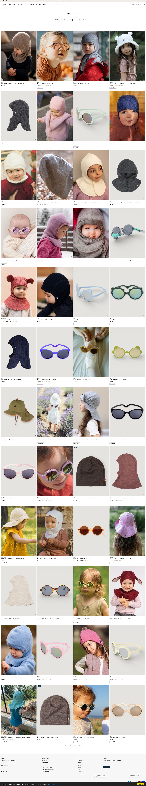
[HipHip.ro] (4, 4)
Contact (79, 762)
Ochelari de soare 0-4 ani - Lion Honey (81, 618)
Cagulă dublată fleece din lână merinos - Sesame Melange (85, 260)
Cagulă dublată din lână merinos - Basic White (46, 558)
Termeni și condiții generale (47, 767)
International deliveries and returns (49, 765)
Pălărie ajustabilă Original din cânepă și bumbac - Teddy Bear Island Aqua (16, 737)
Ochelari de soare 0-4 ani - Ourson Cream (118, 737)
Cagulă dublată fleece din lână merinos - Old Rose (47, 260)
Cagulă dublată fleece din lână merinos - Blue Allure (11, 677)
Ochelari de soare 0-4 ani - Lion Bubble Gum (46, 677)
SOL (79, 769)
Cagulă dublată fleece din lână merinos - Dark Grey (11, 143)
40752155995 (9, 762)
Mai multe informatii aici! (53, 784)
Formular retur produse (46, 764)
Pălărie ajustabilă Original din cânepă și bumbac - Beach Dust (13, 558)
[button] (10, 4)
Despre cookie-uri (45, 771)
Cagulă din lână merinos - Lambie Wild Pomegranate (120, 618)
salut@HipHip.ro (7, 765)
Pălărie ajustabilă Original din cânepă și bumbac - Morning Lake (86, 439)
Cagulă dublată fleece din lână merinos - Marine (11, 379)
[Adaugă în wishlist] (35, 79)
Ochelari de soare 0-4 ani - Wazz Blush (9, 498)
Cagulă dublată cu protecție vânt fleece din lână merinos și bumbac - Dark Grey (125, 202)
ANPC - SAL (80, 771)
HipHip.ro (5, 782)
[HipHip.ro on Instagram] (5, 1)
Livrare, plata (44, 760)
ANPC (79, 767)
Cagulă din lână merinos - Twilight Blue (117, 143)
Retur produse (45, 762)
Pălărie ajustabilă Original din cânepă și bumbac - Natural (48, 439)
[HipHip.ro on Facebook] (3, 1)
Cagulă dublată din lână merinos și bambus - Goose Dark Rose (122, 498)
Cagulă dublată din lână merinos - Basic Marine (46, 319)
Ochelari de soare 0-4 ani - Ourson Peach (45, 83)
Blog (79, 764)
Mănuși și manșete (87, 19)
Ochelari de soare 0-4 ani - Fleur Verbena (45, 498)
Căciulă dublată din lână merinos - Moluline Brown (47, 737)
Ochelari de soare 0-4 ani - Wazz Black (117, 439)
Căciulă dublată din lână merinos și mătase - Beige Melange (49, 202)
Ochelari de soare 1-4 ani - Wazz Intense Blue (46, 379)
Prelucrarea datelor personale (48, 769)
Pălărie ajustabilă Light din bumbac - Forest (10, 439)
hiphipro (9, 767)
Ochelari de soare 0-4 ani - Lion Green (117, 319)
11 (70, 745)
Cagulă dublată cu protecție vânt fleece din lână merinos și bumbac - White (88, 202)
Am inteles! (140, 784)
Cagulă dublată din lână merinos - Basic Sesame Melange (12, 83)
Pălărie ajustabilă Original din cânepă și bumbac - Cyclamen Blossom (123, 558)
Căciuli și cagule (67, 19)
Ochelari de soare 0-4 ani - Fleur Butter (117, 677)
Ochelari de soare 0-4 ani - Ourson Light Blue (82, 319)
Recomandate (134, 27)
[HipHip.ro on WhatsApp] (6, 1)
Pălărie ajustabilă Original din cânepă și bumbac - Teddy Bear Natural (123, 83)
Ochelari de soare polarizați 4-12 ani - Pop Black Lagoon (121, 260)
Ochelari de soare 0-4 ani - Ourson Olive (118, 379)
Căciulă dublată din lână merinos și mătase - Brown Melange (85, 498)
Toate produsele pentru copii (72, 16)
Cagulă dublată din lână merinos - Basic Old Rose (47, 143)
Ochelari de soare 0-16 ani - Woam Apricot (82, 558)
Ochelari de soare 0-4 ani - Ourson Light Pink (10, 260)
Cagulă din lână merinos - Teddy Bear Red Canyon (11, 319)
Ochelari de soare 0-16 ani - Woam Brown (81, 379)
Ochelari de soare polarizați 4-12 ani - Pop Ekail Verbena (48, 618)
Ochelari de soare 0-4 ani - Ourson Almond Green (83, 737)
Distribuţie (80, 765)
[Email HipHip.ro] (2, 1)
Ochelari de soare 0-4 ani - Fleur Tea (80, 143)
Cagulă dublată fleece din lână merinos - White (10, 202)
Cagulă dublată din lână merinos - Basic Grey (82, 83)
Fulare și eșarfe (77, 19)
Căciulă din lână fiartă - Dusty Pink (80, 677)
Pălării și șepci (58, 19)
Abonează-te (106, 766)
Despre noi (80, 760)
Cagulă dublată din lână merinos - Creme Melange (11, 618)
